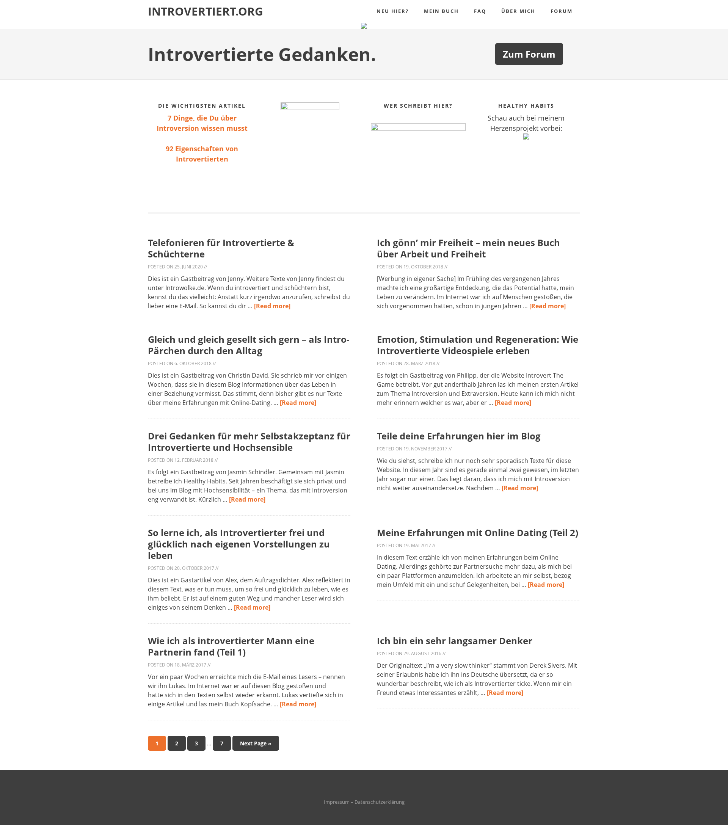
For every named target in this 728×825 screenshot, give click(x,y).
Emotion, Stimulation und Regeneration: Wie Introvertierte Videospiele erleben (477, 345)
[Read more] (272, 306)
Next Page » (255, 743)
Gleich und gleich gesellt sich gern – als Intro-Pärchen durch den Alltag (249, 345)
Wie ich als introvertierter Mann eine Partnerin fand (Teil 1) (231, 646)
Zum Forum (529, 54)
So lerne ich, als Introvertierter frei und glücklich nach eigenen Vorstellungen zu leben (239, 544)
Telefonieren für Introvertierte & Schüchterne (221, 248)
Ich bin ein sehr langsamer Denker (454, 640)
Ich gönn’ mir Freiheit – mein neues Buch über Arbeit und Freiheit (468, 248)
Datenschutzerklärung (380, 801)
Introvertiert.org (205, 11)
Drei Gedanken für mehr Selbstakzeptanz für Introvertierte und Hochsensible (249, 441)
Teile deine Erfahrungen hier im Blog (459, 436)
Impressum (337, 801)
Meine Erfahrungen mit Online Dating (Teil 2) (477, 532)
